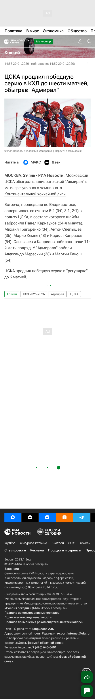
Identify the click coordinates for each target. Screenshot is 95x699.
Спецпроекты (15, 550)
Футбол (9, 543)
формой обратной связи (45, 642)
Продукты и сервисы (64, 550)
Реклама (37, 550)
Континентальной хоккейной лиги (35, 194)
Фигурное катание (33, 543)
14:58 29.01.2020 (16, 63)
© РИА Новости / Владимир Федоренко (28, 150)
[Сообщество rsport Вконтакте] (47, 517)
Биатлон (57, 543)
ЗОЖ (72, 543)
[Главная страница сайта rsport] (26, 41)
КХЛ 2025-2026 (34, 294)
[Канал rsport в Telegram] (81, 517)
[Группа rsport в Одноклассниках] (64, 517)
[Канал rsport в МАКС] (12, 517)
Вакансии (11, 568)
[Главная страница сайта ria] (5, 41)
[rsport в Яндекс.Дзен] (30, 517)
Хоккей (12, 294)
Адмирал (74, 181)
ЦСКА (9, 270)
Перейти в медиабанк (68, 150)
